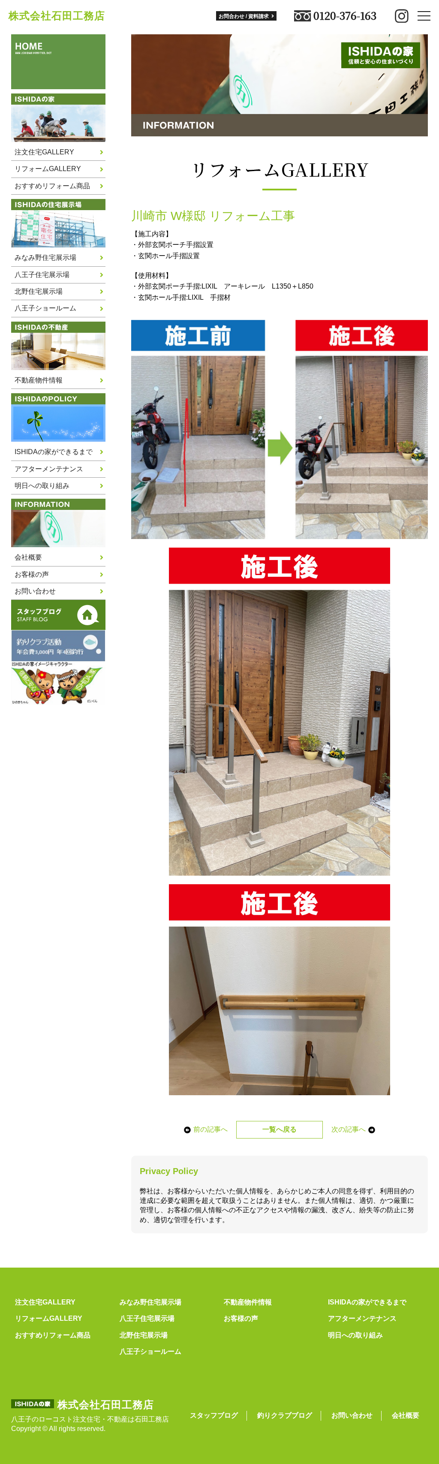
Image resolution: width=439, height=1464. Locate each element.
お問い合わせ (35, 591)
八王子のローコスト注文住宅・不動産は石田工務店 (90, 1419)
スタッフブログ (214, 1415)
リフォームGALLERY (48, 168)
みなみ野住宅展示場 (45, 257)
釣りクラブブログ (284, 1415)
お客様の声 (32, 574)
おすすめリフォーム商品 (52, 186)
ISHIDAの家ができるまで (54, 451)
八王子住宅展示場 (42, 274)
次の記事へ (348, 1129)
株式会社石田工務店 (57, 15)
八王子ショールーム (45, 308)
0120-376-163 (344, 15)
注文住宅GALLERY (44, 152)
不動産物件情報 (39, 380)
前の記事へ (210, 1129)
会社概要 (28, 557)
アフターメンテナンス (49, 469)
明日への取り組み (42, 485)
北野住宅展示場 (39, 291)
